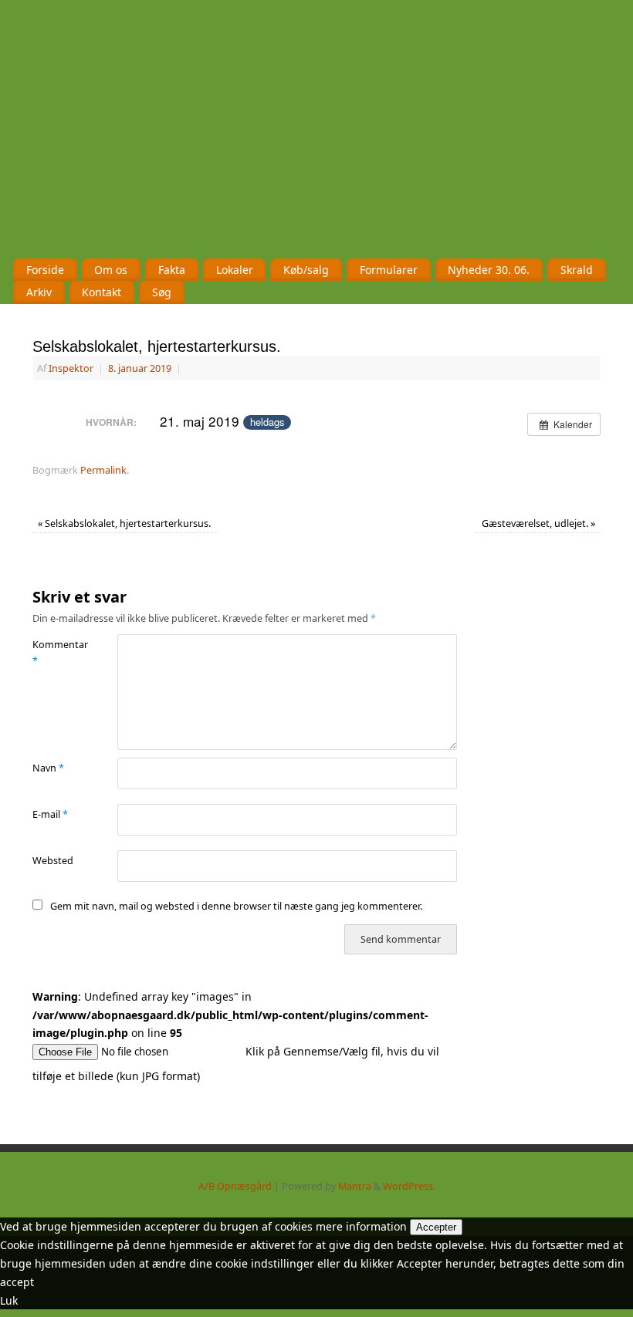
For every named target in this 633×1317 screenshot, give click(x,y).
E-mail (50, 814)
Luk (9, 1300)
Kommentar (53, 652)
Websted (52, 860)
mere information (361, 1226)
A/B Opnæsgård (235, 1186)
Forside (45, 269)
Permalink (103, 470)
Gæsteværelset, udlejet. (538, 523)
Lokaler (234, 269)
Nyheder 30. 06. (489, 269)
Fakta (171, 269)
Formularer (389, 269)
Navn (48, 768)
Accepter (436, 1227)
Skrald (576, 269)
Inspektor (71, 368)
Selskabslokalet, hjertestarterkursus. (124, 523)
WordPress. (409, 1186)
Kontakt (101, 292)
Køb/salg (306, 269)
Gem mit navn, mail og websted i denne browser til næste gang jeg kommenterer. (236, 906)
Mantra (354, 1186)
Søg (161, 292)
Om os (110, 269)
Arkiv (39, 292)
